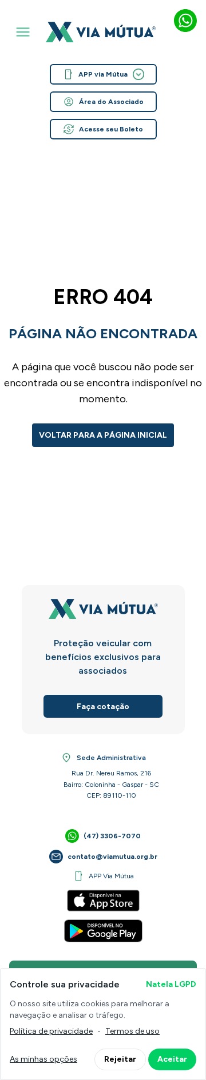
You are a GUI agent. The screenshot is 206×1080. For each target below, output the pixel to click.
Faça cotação (103, 706)
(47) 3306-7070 (112, 836)
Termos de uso (132, 1031)
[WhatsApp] (185, 20)
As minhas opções (43, 1059)
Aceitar (172, 1059)
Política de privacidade (51, 1031)
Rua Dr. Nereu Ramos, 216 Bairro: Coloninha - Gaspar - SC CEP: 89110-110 (111, 784)
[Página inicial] (101, 32)
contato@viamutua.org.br (112, 857)
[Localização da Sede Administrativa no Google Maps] (66, 757)
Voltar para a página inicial (103, 435)
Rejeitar (120, 1059)
